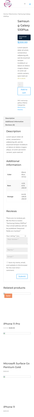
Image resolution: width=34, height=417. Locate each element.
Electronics (13, 14)
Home (5, 14)
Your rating (11, 236)
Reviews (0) (10, 125)
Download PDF (22, 37)
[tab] (17, 118)
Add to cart (24, 91)
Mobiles (20, 109)
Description (10, 118)
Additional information (14, 121)
